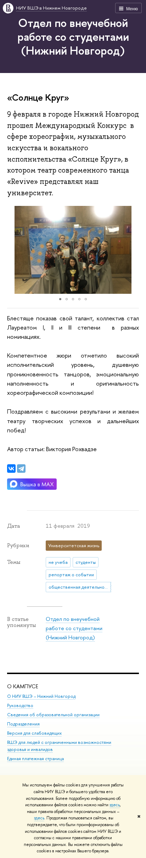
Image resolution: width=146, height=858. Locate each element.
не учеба (58, 562)
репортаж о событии (71, 574)
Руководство (20, 705)
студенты (85, 562)
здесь (115, 805)
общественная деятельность (80, 587)
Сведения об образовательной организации (53, 715)
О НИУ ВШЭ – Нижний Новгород (41, 696)
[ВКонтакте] (11, 468)
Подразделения (23, 724)
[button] (13, 250)
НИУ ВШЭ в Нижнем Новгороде (51, 8)
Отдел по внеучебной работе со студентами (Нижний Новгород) (73, 36)
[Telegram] (21, 468)
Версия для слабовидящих (34, 733)
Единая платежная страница (35, 759)
